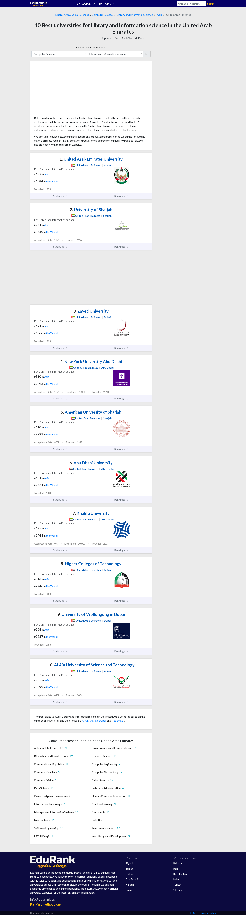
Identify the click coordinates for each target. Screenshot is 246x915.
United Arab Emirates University (91, 159)
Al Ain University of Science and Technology (91, 664)
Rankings (119, 195)
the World (52, 181)
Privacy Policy (207, 912)
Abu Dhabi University (91, 462)
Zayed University (91, 311)
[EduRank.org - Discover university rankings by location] (38, 3)
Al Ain (85, 720)
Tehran (129, 868)
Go (146, 53)
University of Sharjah (91, 209)
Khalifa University (91, 513)
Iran (175, 868)
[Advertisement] (59, 89)
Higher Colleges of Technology (91, 563)
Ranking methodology (46, 904)
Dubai (102, 720)
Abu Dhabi (118, 720)
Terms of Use (188, 912)
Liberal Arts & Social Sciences (72, 14)
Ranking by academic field (91, 47)
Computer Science (102, 14)
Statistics (58, 195)
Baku (129, 889)
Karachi (130, 884)
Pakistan (178, 863)
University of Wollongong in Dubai (91, 614)
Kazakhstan (180, 873)
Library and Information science (135, 14)
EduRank (139, 38)
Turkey (177, 884)
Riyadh (129, 863)
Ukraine (177, 889)
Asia (159, 14)
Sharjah (94, 720)
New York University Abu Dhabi (91, 361)
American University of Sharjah (91, 412)
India (176, 879)
